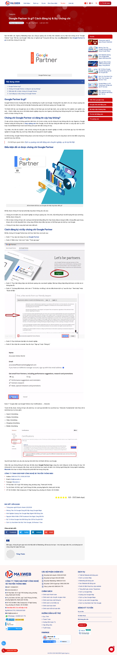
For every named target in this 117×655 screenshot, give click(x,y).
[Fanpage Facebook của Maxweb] (45, 637)
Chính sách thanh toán (50, 594)
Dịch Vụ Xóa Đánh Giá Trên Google (90, 603)
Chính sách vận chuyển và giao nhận (54, 597)
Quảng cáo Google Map (86, 594)
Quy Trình (46, 616)
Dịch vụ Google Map (85, 592)
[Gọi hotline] (3, 650)
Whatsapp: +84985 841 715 (17, 616)
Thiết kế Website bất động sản (88, 575)
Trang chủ (12, 14)
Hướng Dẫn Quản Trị (49, 622)
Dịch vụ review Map (85, 578)
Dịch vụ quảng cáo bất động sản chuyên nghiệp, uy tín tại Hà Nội (50, 142)
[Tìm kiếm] (96, 3)
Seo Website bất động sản (87, 583)
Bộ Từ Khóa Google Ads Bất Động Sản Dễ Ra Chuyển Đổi (24, 519)
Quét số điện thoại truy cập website (90, 586)
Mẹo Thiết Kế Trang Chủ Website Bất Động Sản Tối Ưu (105, 92)
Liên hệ (71, 3)
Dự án (44, 3)
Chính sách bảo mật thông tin (52, 600)
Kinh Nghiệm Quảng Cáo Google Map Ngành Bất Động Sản (24, 513)
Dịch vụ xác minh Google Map (88, 600)
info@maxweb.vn (15, 479)
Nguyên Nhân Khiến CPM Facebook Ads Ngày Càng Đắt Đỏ (25, 516)
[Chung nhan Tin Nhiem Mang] (84, 632)
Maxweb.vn (16, 482)
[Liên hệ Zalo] (3, 643)
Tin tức (63, 3)
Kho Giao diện (52, 3)
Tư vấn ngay (106, 3)
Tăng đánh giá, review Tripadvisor (89, 589)
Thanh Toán (47, 619)
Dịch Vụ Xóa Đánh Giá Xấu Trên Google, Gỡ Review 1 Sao (24, 522)
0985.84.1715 (15, 476)
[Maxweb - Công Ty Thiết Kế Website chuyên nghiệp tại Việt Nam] (12, 3)
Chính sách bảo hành (49, 605)
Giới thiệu (27, 3)
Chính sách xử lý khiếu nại (51, 603)
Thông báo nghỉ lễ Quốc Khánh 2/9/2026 (19, 507)
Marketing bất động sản (86, 581)
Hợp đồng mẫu (47, 625)
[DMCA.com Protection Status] (19, 619)
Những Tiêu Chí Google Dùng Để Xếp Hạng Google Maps (24, 510)
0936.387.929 (25, 476)
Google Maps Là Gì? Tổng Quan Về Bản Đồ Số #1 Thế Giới (105, 85)
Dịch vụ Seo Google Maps (87, 597)
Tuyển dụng (46, 628)
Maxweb (7, 469)
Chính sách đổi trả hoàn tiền (51, 608)
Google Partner (34, 237)
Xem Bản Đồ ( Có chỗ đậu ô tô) (16, 607)
